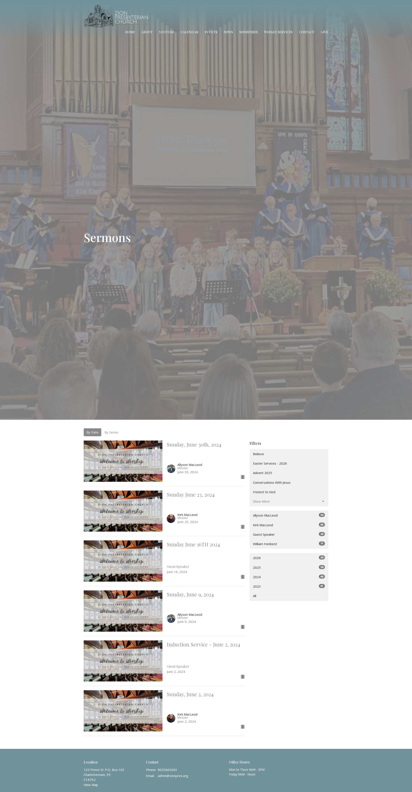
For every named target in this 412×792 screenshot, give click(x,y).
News (228, 32)
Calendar (189, 32)
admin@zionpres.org (173, 776)
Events (211, 32)
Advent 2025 (262, 473)
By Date (92, 432)
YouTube (166, 32)
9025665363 (167, 770)
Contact (306, 32)
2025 (288, 567)
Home (130, 32)
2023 (288, 586)
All (254, 596)
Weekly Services (278, 32)
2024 (288, 577)
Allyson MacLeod (288, 515)
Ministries (248, 32)
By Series (111, 432)
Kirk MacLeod (288, 525)
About (147, 32)
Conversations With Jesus (272, 482)
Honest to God (264, 492)
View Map (91, 785)
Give (324, 32)
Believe (258, 454)
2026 (288, 557)
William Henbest (288, 543)
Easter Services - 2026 (270, 463)
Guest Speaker (288, 534)
